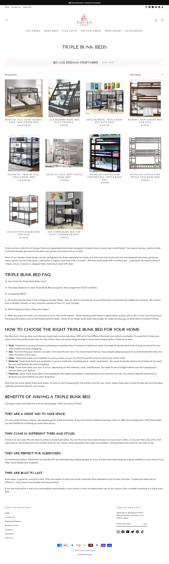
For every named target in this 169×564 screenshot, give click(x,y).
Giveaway (9, 534)
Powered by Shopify (84, 554)
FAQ (7, 7)
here (124, 260)
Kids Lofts (69, 31)
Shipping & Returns (13, 521)
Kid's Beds (33, 31)
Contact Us (10, 517)
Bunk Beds (51, 31)
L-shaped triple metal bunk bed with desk (51, 263)
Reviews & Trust (11, 525)
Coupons (9, 529)
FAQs (7, 513)
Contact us (16, 7)
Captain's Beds (91, 31)
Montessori (113, 31)
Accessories (134, 31)
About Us (27, 7)
